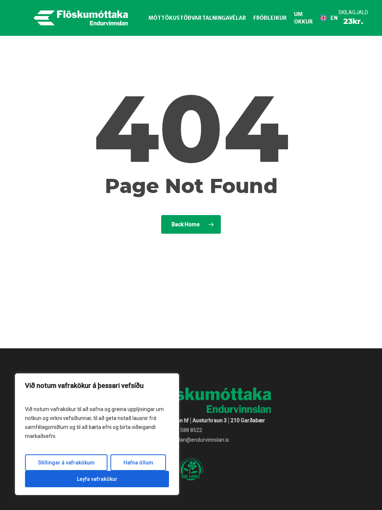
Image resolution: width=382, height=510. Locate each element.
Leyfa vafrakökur (97, 479)
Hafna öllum (138, 463)
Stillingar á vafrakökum (66, 463)
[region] (97, 434)
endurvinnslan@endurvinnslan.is (191, 440)
